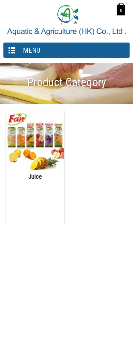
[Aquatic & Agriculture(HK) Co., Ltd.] (66, 34)
